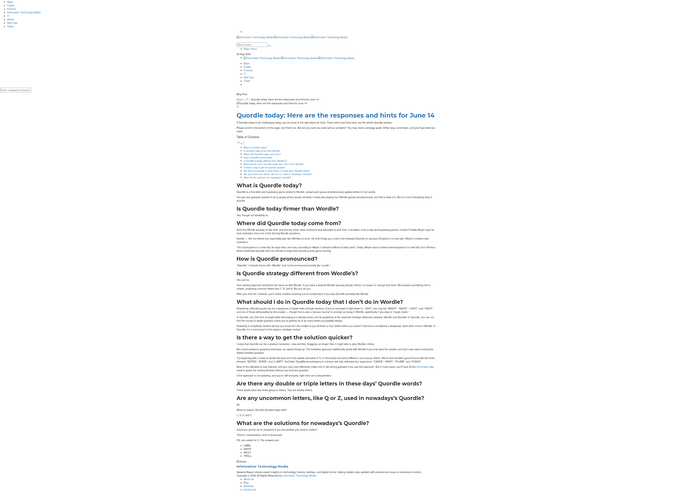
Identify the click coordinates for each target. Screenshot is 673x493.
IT (8, 16)
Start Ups (12, 23)
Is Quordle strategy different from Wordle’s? (265, 160)
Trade (10, 26)
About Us (249, 479)
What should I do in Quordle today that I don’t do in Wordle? (274, 164)
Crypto (10, 5)
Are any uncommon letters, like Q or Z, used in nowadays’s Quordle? (278, 174)
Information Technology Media (24, 12)
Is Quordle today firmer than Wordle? (262, 150)
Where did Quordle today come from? (262, 154)
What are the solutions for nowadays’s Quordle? (267, 177)
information (422, 366)
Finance (11, 9)
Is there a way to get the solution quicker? (264, 167)
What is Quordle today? (255, 147)
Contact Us (250, 489)
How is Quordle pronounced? (258, 157)
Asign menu (250, 48)
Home (240, 99)
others (10, 19)
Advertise (249, 486)
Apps (10, 2)
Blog (246, 482)
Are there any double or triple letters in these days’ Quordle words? (277, 170)
